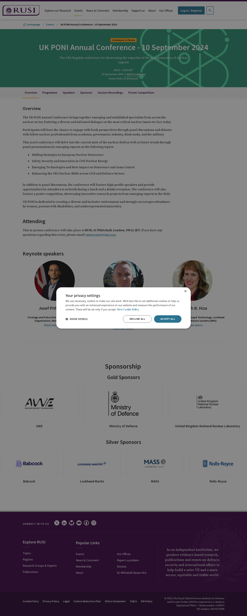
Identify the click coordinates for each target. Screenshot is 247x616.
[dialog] (123, 308)
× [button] (185, 291)
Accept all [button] (167, 318)
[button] (77, 319)
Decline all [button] (137, 318)
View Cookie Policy (128, 309)
